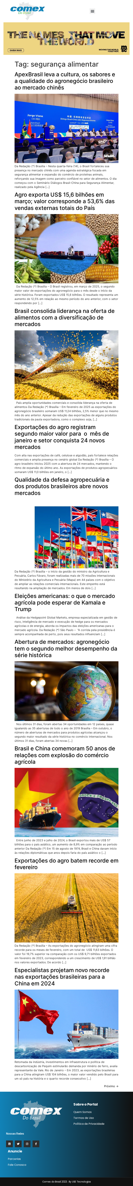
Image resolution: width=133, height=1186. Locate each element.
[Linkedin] (9, 1143)
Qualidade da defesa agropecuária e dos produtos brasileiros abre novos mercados (62, 486)
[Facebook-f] (36, 1143)
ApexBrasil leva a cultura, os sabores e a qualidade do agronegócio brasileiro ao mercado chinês (65, 81)
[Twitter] (18, 1143)
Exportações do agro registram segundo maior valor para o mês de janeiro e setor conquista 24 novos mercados (62, 437)
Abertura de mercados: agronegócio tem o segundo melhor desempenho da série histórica (66, 648)
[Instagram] (27, 1143)
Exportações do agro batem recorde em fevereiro (66, 864)
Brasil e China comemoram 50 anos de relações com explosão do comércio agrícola (65, 755)
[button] (92, 11)
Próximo (111, 1086)
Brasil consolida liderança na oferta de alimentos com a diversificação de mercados (65, 318)
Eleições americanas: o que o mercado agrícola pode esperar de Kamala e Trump (65, 603)
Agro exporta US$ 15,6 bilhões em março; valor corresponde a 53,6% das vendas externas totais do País (65, 201)
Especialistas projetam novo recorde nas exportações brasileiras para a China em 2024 (62, 977)
